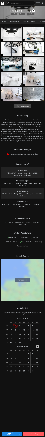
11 (28, 330)
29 (15, 343)
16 (20, 334)
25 (28, 338)
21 (11, 338)
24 (24, 338)
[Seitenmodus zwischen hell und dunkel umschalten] (42, 3)
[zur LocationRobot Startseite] (2, 3)
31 (32, 371)
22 (15, 338)
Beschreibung (14, 21)
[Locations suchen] (20, 3)
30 (20, 343)
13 (37, 330)
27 (37, 338)
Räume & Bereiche (29, 21)
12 (32, 330)
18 (28, 334)
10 (24, 330)
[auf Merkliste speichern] (33, 10)
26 (32, 338)
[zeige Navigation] (38, 3)
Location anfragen (34, 434)
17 (24, 334)
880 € (10, 434)
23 (20, 338)
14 (11, 334)
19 (32, 334)
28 (11, 343)
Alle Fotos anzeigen (22, 106)
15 (15, 334)
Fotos (4, 21)
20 (37, 334)
